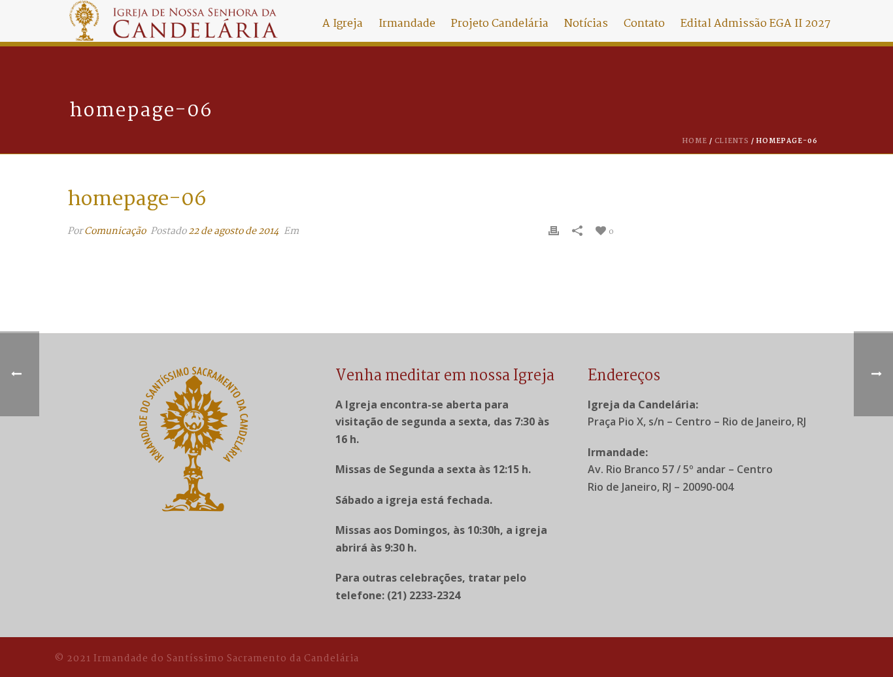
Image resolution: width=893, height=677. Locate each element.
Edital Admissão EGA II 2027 (756, 24)
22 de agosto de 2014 (233, 231)
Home (694, 141)
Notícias (586, 24)
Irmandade (407, 24)
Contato (644, 24)
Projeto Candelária (499, 24)
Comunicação (115, 231)
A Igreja (342, 24)
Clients (732, 141)
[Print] (553, 231)
